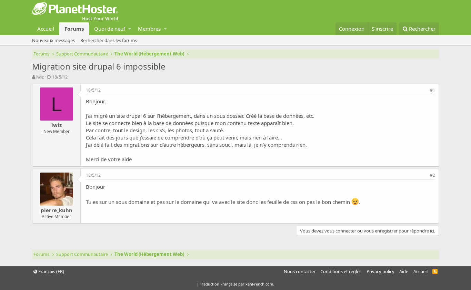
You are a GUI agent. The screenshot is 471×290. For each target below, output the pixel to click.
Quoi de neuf (109, 28)
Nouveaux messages (53, 40)
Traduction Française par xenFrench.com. (237, 284)
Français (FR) (50, 271)
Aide (403, 271)
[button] (130, 28)
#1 (432, 90)
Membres (149, 28)
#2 (432, 175)
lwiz (40, 77)
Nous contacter (299, 271)
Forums (74, 28)
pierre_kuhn (56, 210)
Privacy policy (380, 271)
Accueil (45, 28)
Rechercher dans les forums (108, 40)
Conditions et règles (340, 271)
